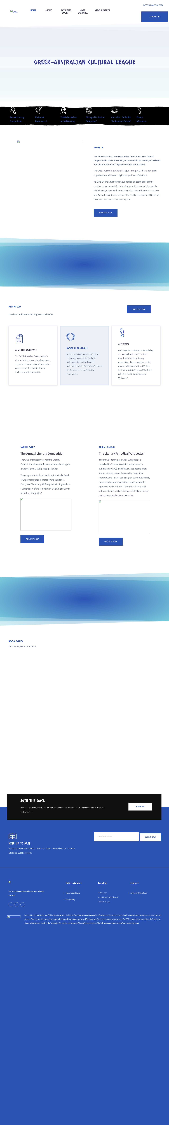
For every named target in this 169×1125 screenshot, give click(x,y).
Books (65, 12)
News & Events (102, 10)
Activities (66, 10)
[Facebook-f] (11, 904)
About (48, 10)
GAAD (82, 10)
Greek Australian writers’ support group (32, 755)
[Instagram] (17, 904)
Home (33, 10)
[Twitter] (22, 904)
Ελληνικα (83, 12)
